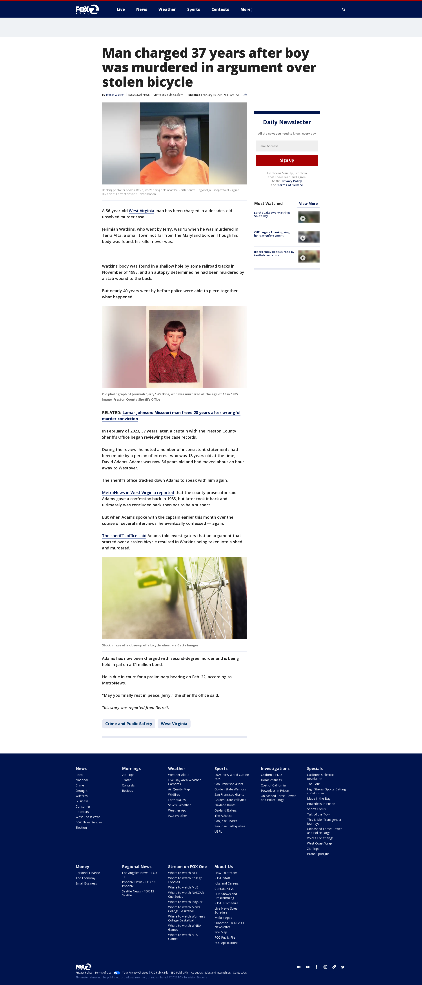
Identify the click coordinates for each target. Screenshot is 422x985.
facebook (316, 966)
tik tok (334, 966)
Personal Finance (88, 873)
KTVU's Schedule (226, 903)
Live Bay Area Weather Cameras (184, 782)
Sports (221, 768)
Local (79, 775)
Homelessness (271, 780)
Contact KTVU (225, 888)
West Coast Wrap (88, 817)
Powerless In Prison (275, 790)
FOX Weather (177, 816)
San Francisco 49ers (229, 784)
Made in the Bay (318, 798)
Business (82, 801)
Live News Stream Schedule (227, 910)
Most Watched (268, 203)
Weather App (177, 810)
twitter (342, 966)
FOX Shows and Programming (226, 896)
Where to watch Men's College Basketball (184, 909)
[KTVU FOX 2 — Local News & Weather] (90, 9)
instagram (325, 966)
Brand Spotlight (318, 854)
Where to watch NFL (183, 873)
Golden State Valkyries (230, 800)
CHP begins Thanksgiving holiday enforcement (272, 234)
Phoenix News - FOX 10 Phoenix (139, 884)
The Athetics (223, 816)
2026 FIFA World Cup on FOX (232, 777)
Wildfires (82, 796)
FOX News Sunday (89, 822)
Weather (176, 768)
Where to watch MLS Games (183, 937)
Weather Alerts (178, 775)
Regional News (136, 866)
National (82, 780)
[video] (309, 217)
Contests (128, 785)
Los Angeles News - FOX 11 (139, 875)
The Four (313, 784)
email (298, 966)
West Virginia (141, 210)
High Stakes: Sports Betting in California (326, 791)
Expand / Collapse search (343, 9)
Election (81, 827)
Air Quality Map (179, 789)
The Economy (85, 878)
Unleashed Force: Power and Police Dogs (278, 798)
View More (308, 203)
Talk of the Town (319, 814)
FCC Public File (225, 937)
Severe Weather (179, 805)
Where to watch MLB (183, 887)
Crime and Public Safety (168, 95)
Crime (80, 785)
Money (82, 866)
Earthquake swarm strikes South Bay (272, 214)
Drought (81, 790)
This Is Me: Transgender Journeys (324, 821)
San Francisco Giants (229, 794)
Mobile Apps (223, 918)
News (81, 768)
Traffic (126, 780)
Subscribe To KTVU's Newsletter (229, 925)
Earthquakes (177, 800)
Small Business (86, 883)
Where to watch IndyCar (185, 902)
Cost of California (273, 785)
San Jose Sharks (226, 821)
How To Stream (226, 873)
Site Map (221, 932)
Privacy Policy (292, 181)
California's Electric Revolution (320, 777)
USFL (218, 831)
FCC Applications (226, 943)
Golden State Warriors (230, 789)
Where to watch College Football (185, 880)
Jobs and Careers (227, 883)
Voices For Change (320, 838)
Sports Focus (316, 809)
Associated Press (138, 95)
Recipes (127, 790)
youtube (307, 966)
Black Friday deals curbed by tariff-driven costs (274, 253)
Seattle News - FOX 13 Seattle (138, 893)
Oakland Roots (225, 805)
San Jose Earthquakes (230, 826)
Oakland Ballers (226, 810)
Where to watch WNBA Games (184, 927)
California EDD (271, 775)
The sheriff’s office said (124, 535)
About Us (224, 866)
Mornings (131, 768)
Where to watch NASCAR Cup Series (186, 894)
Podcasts (82, 812)
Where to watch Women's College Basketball (186, 918)
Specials (315, 768)
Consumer (83, 806)
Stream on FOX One (187, 866)
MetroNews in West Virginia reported (138, 492)
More (245, 9)
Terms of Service (290, 185)
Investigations (275, 768)
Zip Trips (128, 775)
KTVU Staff (222, 878)
